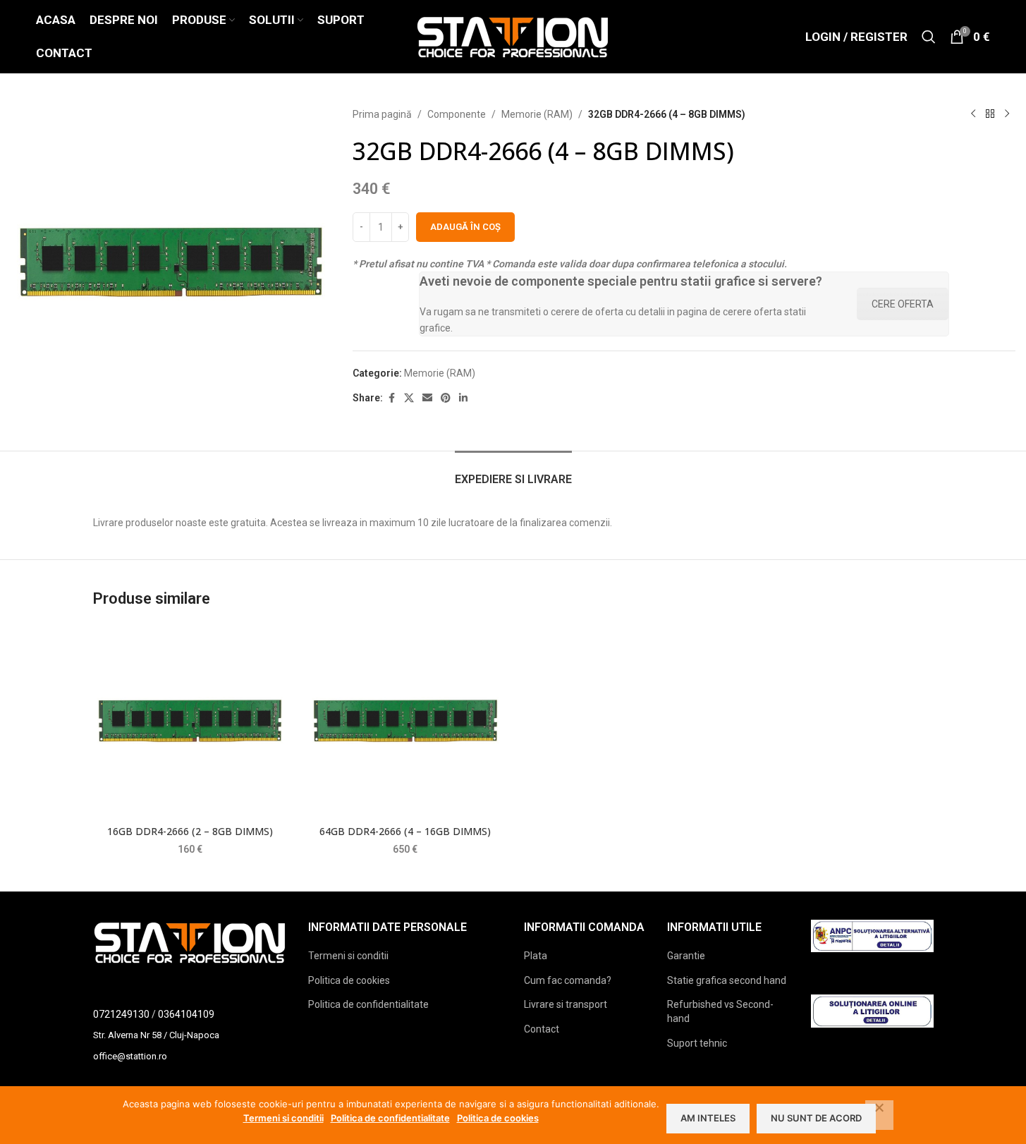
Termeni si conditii (348, 955)
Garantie (686, 955)
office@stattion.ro (130, 1056)
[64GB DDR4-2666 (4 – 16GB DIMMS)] (405, 720)
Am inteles (707, 1118)
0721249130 (121, 1014)
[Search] (929, 37)
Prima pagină (382, 114)
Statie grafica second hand (726, 980)
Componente (456, 114)
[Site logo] (513, 36)
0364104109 (186, 1014)
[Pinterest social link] (445, 398)
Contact (541, 1029)
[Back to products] (990, 114)
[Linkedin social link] (463, 398)
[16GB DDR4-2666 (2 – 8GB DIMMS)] (190, 720)
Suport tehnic (697, 1043)
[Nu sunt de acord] (879, 1115)
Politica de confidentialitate (368, 1004)
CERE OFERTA (903, 304)
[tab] (513, 472)
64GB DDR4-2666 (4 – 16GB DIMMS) (405, 831)
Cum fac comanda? (567, 980)
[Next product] (1006, 114)
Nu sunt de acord (816, 1118)
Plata (535, 955)
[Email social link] (427, 398)
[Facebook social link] (391, 398)
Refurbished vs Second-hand (720, 1011)
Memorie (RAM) (537, 114)
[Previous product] (973, 114)
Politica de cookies (349, 980)
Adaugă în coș (465, 226)
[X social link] (409, 398)
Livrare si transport (565, 1004)
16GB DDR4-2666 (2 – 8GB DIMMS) (190, 831)
